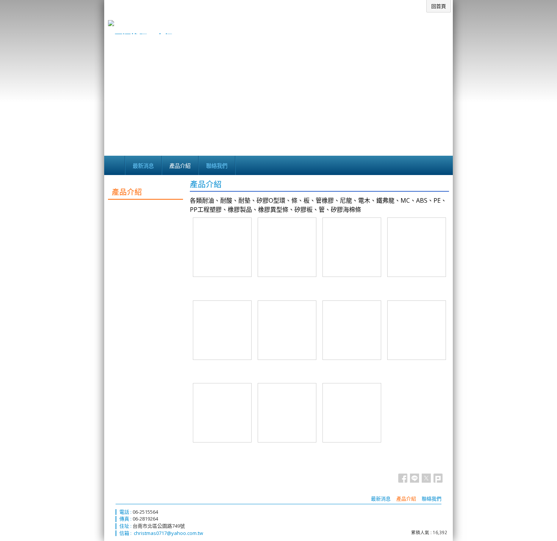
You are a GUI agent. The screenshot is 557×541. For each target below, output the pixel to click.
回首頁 (438, 6)
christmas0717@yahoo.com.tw (168, 533)
